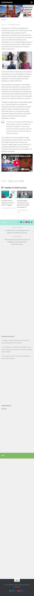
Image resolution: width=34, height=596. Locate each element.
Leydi (5, 24)
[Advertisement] (17, 266)
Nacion (3, 20)
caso (16, 181)
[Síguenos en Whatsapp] (18, 222)
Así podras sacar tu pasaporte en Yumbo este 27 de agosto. (7, 203)
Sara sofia (21, 181)
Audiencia (11, 181)
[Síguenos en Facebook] (21, 222)
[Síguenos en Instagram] (24, 222)
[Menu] (31, 2)
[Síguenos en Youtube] (26, 222)
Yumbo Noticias (7, 2)
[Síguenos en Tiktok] (32, 222)
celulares (4, 408)
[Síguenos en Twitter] (29, 222)
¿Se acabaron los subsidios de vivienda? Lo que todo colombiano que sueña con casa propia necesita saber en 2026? (16, 349)
